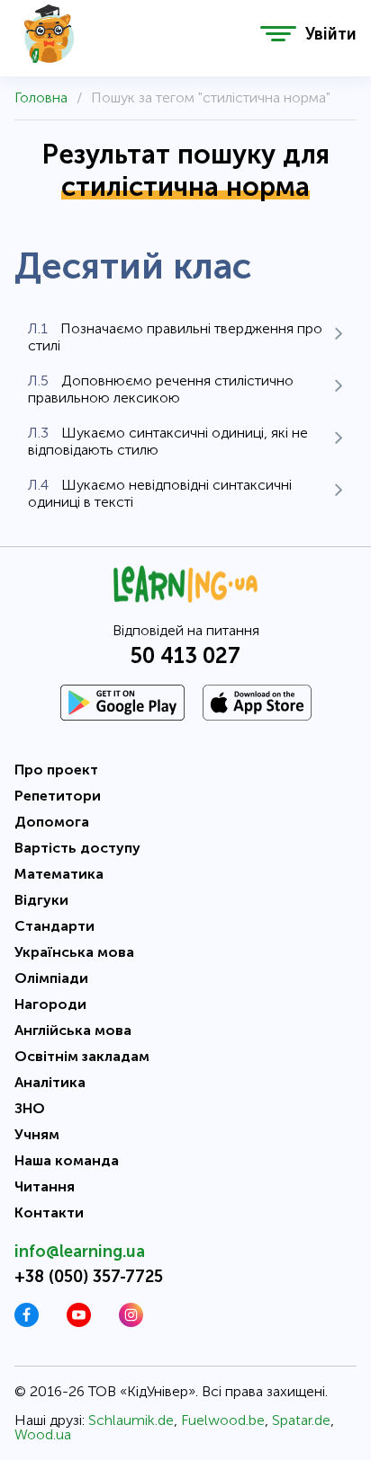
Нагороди (50, 1004)
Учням (36, 1134)
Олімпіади (51, 978)
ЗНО (29, 1108)
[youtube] (79, 1322)
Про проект (56, 769)
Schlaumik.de (131, 1420)
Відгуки (41, 899)
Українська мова (74, 951)
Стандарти (54, 925)
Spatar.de (301, 1420)
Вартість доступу (77, 847)
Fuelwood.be (223, 1420)
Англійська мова (72, 1030)
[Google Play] (122, 703)
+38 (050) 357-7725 (88, 1277)
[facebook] (26, 1322)
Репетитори (57, 795)
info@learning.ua (79, 1251)
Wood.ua (42, 1434)
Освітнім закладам (81, 1056)
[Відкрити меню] (278, 33)
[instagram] (131, 1322)
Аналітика (50, 1082)
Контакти (49, 1212)
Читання (44, 1186)
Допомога (51, 821)
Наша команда (66, 1160)
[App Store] (257, 703)
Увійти (331, 34)
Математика (59, 873)
